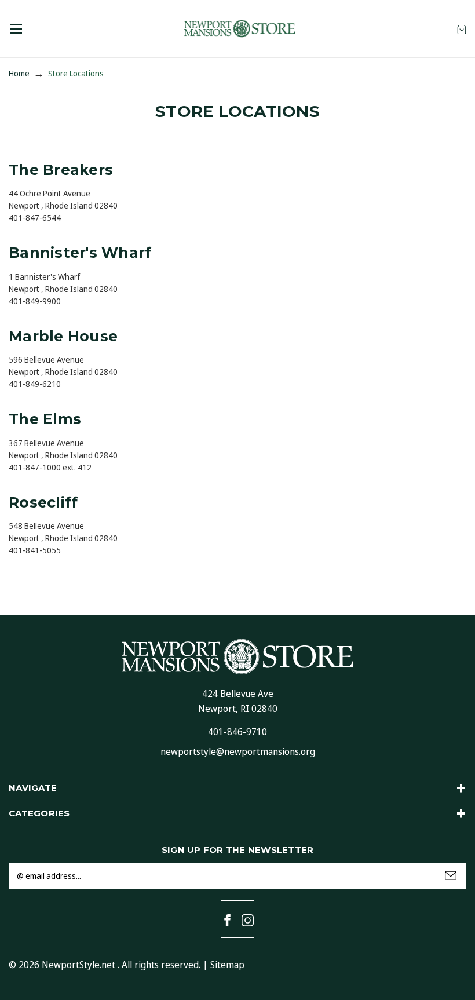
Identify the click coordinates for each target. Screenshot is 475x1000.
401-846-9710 (237, 731)
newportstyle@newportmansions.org (237, 751)
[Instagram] (248, 920)
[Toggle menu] (16, 29)
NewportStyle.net (78, 964)
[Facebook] (227, 920)
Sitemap (227, 964)
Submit (451, 875)
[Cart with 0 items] (461, 29)
